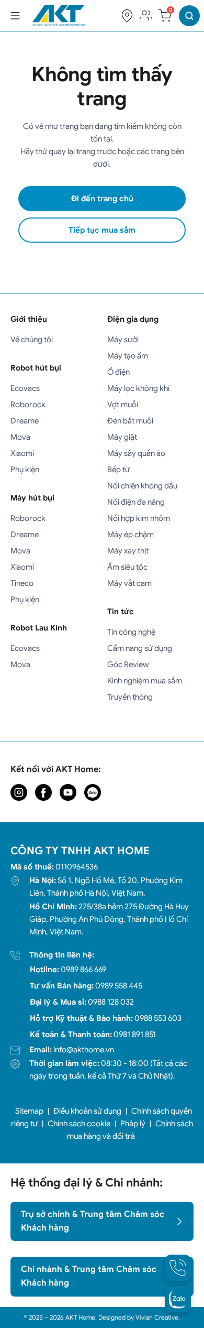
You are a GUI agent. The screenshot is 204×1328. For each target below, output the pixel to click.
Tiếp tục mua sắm (102, 230)
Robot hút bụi (35, 368)
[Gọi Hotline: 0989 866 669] (178, 1268)
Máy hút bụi (32, 498)
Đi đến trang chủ (102, 198)
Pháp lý (132, 1123)
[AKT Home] (58, 16)
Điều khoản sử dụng (87, 1111)
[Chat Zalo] (178, 1299)
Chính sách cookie (79, 1123)
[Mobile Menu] (15, 16)
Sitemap (29, 1111)
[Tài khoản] (146, 16)
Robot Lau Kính (38, 628)
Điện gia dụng (132, 319)
